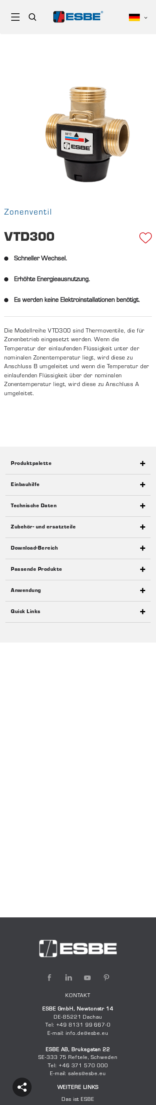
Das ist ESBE (78, 1099)
